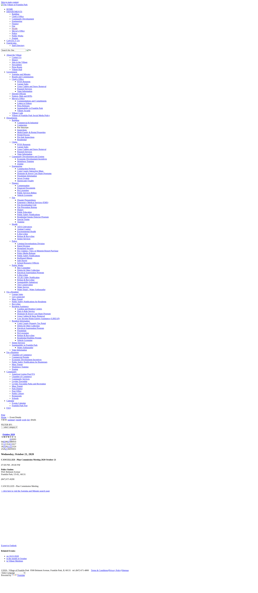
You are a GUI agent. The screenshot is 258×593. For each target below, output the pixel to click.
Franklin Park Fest (19, 405)
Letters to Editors (24, 103)
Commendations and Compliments (31, 101)
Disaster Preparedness (26, 200)
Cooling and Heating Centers (29, 309)
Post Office (16, 391)
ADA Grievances (24, 227)
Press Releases (23, 106)
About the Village (14, 55)
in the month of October (16, 558)
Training (20, 222)
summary (11, 420)
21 (9, 446)
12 (4, 444)
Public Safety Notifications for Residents (29, 301)
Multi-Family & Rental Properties (31, 132)
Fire (13, 26)
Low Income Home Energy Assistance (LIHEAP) (38, 318)
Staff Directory (18, 45)
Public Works (17, 36)
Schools (15, 398)
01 (11, 439)
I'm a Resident (12, 292)
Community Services (21, 379)
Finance (15, 24)
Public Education (24, 212)
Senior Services (23, 239)
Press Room (17, 67)
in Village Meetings (14, 561)
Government (11, 72)
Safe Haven (22, 260)
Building (15, 14)
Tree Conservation (25, 285)
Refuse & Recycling (25, 236)
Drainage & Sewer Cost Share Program (34, 314)
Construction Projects (26, 168)
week (24, 420)
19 (4, 446)
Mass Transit (17, 299)
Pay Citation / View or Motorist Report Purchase (37, 251)
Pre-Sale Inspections (25, 137)
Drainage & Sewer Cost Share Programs (34, 173)
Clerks (14, 142)
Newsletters (17, 65)
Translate (21, 575)
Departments (11, 118)
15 (11, 444)
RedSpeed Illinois (24, 258)
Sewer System (23, 178)
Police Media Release (26, 253)
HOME (9, 9)
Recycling (16, 304)
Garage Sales (22, 84)
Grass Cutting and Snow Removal (31, 86)
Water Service (23, 287)
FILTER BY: (6, 424)
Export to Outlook (9, 545)
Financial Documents (26, 188)
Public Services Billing (27, 193)
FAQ (8, 408)
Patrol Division (23, 246)
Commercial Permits (20, 357)
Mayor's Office (18, 31)
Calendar (10, 401)
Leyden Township (19, 381)
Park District (17, 388)
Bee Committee (23, 268)
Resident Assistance (20, 306)
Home (3, 417)
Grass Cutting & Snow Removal (31, 316)
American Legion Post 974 (23, 374)
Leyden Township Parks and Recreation (29, 384)
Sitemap (125, 570)
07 (9, 442)
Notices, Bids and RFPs (22, 96)
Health (14, 28)
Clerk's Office (18, 16)
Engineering (17, 21)
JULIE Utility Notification (28, 277)
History (15, 60)
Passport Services (24, 89)
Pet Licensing (23, 190)
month (18, 420)
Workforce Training (25, 161)
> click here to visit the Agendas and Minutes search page (25, 491)
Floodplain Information (27, 176)
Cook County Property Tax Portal (31, 323)
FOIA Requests (23, 81)
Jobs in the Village (19, 62)
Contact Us (16, 57)
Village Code (17, 113)
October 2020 (9, 434)
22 (11, 446)
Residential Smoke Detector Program (33, 217)
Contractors (22, 125)
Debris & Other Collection (28, 270)
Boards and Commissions (22, 77)
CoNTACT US (13, 40)
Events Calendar (19, 403)
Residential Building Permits (29, 338)
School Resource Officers (28, 263)
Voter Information (24, 91)
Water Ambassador (25, 347)
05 (4, 442)
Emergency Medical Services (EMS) (32, 202)
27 (6, 449)
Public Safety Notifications (28, 214)
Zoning (15, 38)
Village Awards (23, 110)
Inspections (22, 130)
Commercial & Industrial (27, 123)
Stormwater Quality (25, 181)
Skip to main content (10, 2)
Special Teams (23, 219)
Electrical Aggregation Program (30, 272)
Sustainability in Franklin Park (30, 108)
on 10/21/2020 (12, 556)
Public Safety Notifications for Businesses (29, 362)
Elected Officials (19, 94)
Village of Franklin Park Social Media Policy (31, 115)
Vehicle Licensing (24, 195)
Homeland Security (25, 248)
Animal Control (24, 229)
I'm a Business (12, 352)
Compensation (23, 185)
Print (3, 415)
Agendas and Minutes (21, 74)
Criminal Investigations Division (31, 243)
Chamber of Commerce (22, 355)
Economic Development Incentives (32, 159)
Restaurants (17, 396)
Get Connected (18, 297)
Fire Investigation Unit (26, 205)
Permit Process (23, 135)
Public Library (18, 393)
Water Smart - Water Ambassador (31, 289)
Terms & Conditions (99, 570)
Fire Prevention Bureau (27, 207)
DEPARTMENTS (14, 11)
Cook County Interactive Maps (30, 171)
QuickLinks (11, 43)
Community (11, 372)
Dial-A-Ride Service (26, 311)
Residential (22, 139)
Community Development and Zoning (28, 156)
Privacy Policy (115, 570)
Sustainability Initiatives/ (27, 282)
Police (14, 33)
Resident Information (21, 321)
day (28, 420)
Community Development (23, 19)
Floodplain (21, 330)
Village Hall (17, 69)
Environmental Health (26, 231)
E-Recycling (22, 234)
